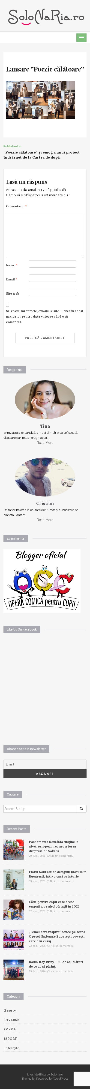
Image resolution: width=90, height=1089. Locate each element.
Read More (45, 442)
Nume (12, 265)
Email (11, 279)
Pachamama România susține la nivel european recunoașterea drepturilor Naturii (53, 846)
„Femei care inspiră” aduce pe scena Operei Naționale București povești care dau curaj (57, 936)
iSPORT (10, 1039)
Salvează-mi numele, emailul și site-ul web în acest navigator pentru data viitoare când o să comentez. (44, 316)
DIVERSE (11, 1020)
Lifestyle (11, 1048)
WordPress (60, 1078)
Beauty (10, 1010)
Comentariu (16, 206)
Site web (12, 294)
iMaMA (10, 1029)
